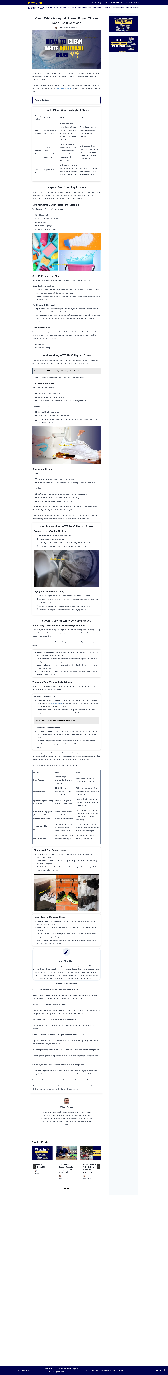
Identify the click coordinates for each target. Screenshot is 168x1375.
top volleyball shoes (64, 88)
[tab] (64, 1194)
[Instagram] (164, 1370)
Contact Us (115, 3)
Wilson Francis (63, 27)
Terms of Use (118, 1370)
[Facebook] (157, 1370)
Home (94, 3)
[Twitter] (160, 1370)
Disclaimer (109, 1370)
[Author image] (56, 28)
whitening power (56, 703)
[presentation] (42, 1159)
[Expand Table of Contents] (97, 100)
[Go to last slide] (34, 1172)
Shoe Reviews (134, 3)
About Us (124, 3)
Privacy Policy (99, 1370)
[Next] (98, 1172)
